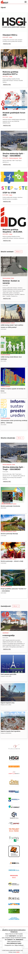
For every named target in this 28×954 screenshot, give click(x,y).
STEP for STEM (9, 193)
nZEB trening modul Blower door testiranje (11, 358)
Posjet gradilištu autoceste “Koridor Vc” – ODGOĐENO (13, 590)
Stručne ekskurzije (13, 158)
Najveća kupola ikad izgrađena (10, 731)
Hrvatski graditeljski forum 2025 (14, 114)
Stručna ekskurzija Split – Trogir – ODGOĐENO (13, 155)
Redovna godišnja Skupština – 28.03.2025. (13, 231)
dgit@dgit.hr (12, 935)
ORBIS (17, 952)
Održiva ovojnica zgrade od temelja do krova (13, 390)
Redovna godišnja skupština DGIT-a (10, 73)
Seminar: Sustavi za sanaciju (11, 282)
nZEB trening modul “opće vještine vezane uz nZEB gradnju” (12, 326)
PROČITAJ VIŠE (7, 44)
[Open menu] (25, 1)
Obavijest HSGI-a (10, 35)
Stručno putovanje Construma (10, 506)
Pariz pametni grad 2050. (9, 674)
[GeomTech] (14, 815)
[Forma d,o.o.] (14, 838)
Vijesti (10, 37)
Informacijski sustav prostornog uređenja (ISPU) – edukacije (14, 421)
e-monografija (8, 635)
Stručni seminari (6, 278)
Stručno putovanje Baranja (9, 533)
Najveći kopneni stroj (7, 703)
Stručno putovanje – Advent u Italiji (12, 561)
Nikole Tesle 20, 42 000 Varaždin (14, 934)
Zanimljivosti (5, 632)
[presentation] (14, 22)
